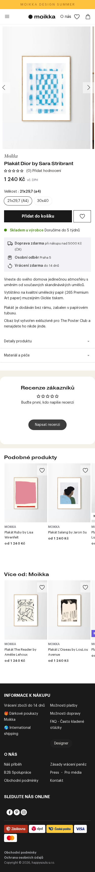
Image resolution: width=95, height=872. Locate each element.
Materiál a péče (17, 355)
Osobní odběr (27, 257)
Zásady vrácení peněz (68, 764)
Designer (61, 743)
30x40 (43, 201)
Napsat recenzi (47, 425)
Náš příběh (13, 764)
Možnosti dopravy (65, 713)
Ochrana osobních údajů (23, 857)
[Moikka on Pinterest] (16, 812)
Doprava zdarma (29, 243)
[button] (13, 171)
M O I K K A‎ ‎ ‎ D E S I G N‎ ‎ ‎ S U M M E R (47, 4)
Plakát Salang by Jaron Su (67, 532)
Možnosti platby (63, 705)
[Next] (88, 87)
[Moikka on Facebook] (9, 812)
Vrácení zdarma (29, 265)
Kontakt (56, 781)
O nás (65, 17)
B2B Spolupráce (17, 772)
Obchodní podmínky (21, 781)
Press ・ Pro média (66, 772)
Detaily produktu (18, 341)
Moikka (11, 156)
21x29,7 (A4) (18, 201)
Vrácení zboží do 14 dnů (24, 705)
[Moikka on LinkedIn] (30, 812)
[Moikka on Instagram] (23, 812)
